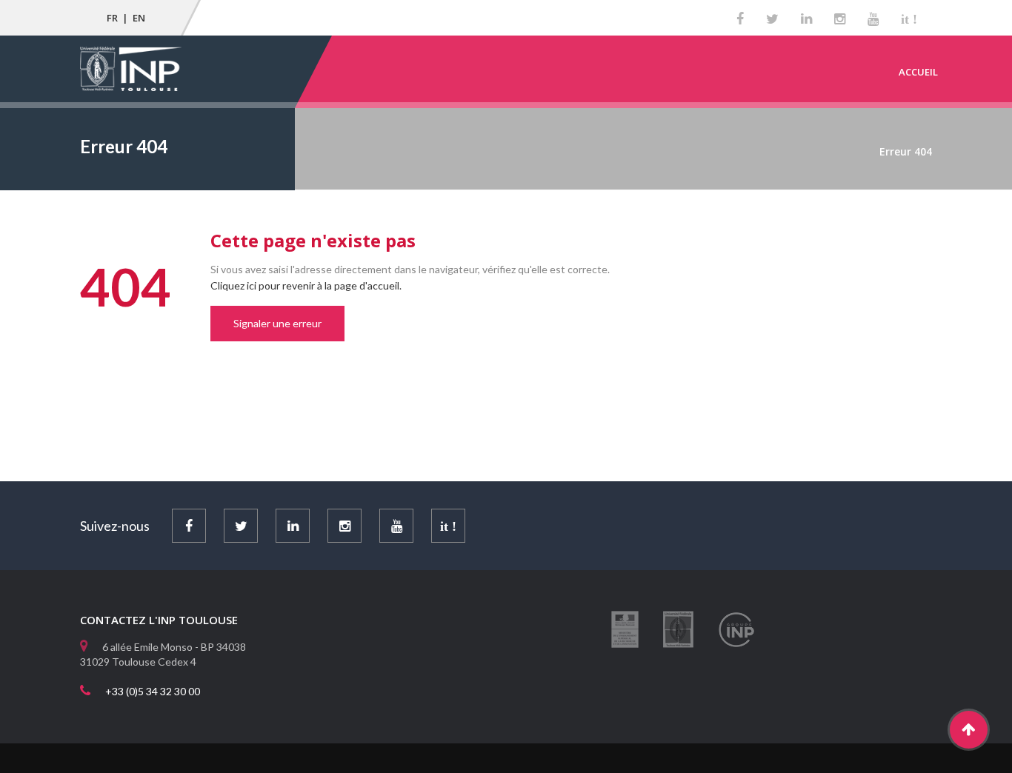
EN (139, 17)
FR (112, 17)
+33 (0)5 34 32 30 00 (152, 691)
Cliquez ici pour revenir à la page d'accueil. (306, 285)
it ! (909, 19)
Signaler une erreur (277, 323)
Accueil (918, 71)
